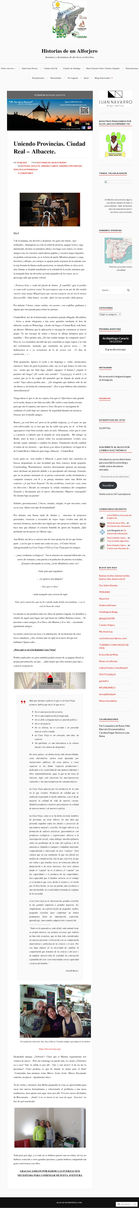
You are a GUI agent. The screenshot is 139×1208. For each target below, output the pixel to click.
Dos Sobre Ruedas (108, 585)
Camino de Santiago (71, 68)
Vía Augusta (72, 77)
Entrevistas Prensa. (30, 68)
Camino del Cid (50, 68)
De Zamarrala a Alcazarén (119, 526)
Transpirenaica (38, 77)
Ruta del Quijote (30, 166)
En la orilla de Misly (108, 654)
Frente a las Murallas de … (118, 548)
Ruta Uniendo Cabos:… (117, 538)
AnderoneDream (107, 605)
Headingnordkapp (108, 611)
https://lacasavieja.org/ (50, 1048)
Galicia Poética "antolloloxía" (113, 667)
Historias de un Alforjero (69, 50)
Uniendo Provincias (70, 166)
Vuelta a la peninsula (26, 169)
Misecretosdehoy (108, 700)
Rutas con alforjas (108, 661)
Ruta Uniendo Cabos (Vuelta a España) (103, 68)
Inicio (86, 77)
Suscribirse (108, 485)
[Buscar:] (115, 290)
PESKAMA (104, 592)
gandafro (104, 681)
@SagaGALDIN (107, 618)
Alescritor (104, 598)
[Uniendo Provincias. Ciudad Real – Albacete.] (50, 129)
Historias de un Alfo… (116, 523)
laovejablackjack (107, 694)
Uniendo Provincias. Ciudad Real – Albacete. (50, 147)
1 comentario (25, 173)
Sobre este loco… (8, 68)
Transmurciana (132, 68)
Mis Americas (106, 631)
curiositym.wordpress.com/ (113, 638)
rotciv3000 (112, 515)
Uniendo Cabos (49, 166)
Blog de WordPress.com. (69, 1203)
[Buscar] (128, 290)
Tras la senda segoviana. (118, 541)
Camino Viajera (107, 625)
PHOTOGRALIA (107, 674)
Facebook (105, 398)
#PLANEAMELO (107, 687)
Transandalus (55, 77)
